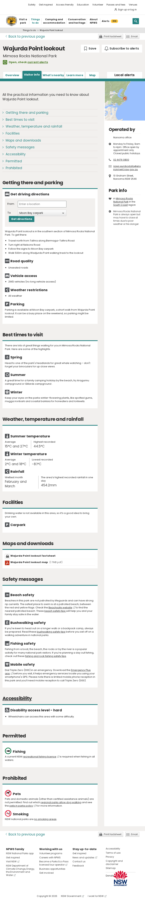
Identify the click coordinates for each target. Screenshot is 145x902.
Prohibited (14, 168)
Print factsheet (112, 36)
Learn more (74, 75)
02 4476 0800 (121, 159)
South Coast (120, 205)
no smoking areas (45, 819)
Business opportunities (52, 868)
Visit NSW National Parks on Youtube (25, 896)
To (9, 213)
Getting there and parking (27, 112)
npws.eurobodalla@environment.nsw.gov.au (127, 168)
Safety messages (20, 147)
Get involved (46, 872)
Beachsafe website (60, 607)
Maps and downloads (23, 140)
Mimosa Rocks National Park (123, 200)
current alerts (37, 62)
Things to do (29, 30)
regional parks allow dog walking (61, 802)
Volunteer (97, 4)
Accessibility (16, 154)
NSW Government (71, 896)
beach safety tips (55, 611)
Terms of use (113, 852)
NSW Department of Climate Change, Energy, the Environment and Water (20, 870)
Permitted (14, 161)
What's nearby (53, 75)
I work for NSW (96, 896)
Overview (12, 75)
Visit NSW (11, 861)
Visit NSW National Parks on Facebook (9, 896)
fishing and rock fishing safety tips (45, 656)
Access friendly (65, 4)
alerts (124, 75)
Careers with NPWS (50, 857)
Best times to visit (20, 119)
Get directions (21, 219)
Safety (31, 4)
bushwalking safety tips (51, 632)
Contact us (79, 861)
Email (134, 36)
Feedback (78, 865)
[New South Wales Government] (120, 878)
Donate (110, 875)
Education (83, 4)
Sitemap (111, 868)
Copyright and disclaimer (114, 862)
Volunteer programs (50, 853)
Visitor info (32, 75)
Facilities (13, 133)
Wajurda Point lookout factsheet (33, 556)
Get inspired (46, 4)
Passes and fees (115, 4)
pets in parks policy (21, 806)
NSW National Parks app (20, 853)
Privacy (110, 856)
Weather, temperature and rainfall (34, 126)
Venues (133, 4)
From (10, 204)
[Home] (11, 21)
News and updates (83, 857)
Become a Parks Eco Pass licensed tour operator (54, 863)
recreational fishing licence (39, 756)
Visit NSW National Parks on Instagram (17, 896)
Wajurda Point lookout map (36, 562)
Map (92, 75)
